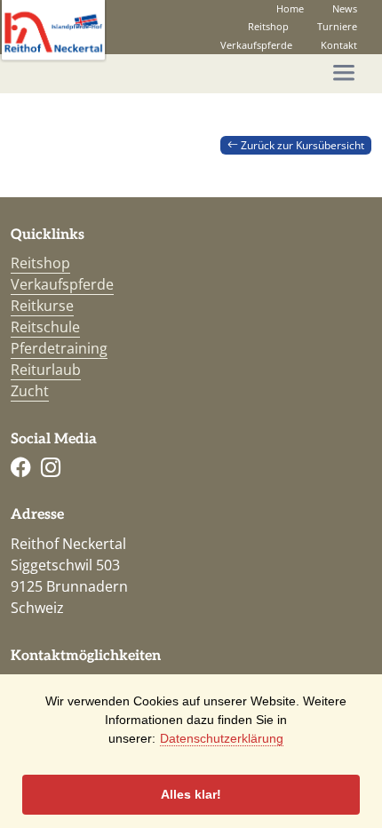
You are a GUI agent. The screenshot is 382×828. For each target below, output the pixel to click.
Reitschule (45, 327)
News (344, 8)
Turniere (337, 26)
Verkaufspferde (256, 45)
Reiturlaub (46, 369)
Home (290, 8)
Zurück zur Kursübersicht (301, 145)
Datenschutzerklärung (221, 738)
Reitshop (268, 26)
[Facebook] (20, 468)
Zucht (30, 391)
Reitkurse (42, 305)
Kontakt (339, 45)
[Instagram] (50, 468)
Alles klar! (191, 794)
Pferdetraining (59, 348)
